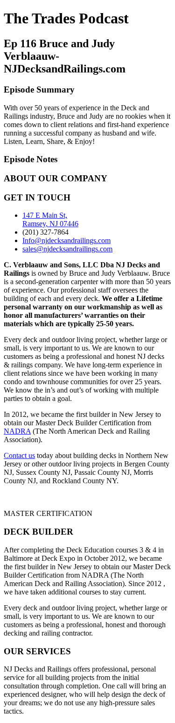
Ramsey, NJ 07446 (50, 224)
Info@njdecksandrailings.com (66, 240)
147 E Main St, (44, 215)
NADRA (17, 431)
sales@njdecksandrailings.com (67, 249)
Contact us (19, 455)
